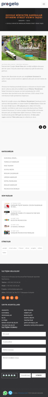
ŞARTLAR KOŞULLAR (31, 323)
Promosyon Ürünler (11, 189)
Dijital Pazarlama (10, 181)
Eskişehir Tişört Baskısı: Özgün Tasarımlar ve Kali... (26, 206)
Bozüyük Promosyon (18, 220)
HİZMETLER (28, 313)
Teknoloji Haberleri (11, 162)
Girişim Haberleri (10, 177)
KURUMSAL (5, 313)
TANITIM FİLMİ (28, 320)
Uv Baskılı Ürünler (18, 226)
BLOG (3, 318)
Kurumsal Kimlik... (10, 158)
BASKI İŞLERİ (28, 315)
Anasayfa (21, 20)
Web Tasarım (8, 166)
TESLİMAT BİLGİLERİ (8, 325)
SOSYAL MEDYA (29, 318)
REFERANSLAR (7, 315)
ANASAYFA (5, 310)
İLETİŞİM (4, 320)
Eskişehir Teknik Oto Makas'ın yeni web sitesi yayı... (25, 214)
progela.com (23, 393)
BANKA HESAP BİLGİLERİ (10, 323)
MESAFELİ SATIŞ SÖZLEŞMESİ (33, 325)
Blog (28, 20)
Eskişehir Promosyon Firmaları (22, 233)
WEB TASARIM (28, 310)
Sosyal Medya (9, 169)
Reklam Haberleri (10, 185)
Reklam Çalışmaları (11, 173)
